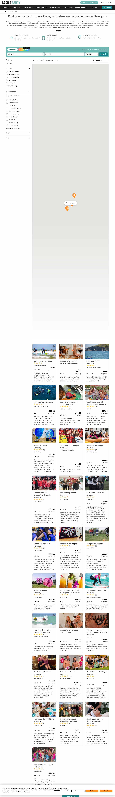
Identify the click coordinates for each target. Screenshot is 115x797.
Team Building (12, 86)
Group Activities (13, 77)
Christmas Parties (14, 74)
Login (102, 2)
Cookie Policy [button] (57, 790)
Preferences (78, 791)
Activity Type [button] (11, 91)
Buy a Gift (94, 7)
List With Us (107, 7)
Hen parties (6, 7)
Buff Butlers (12, 105)
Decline (92, 791)
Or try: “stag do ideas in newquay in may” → (95, 49)
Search (103, 54)
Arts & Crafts (13, 100)
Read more (58, 30)
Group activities (27, 7)
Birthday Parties (13, 71)
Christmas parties (80, 7)
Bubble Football (13, 102)
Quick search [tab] (12, 49)
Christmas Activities (15, 111)
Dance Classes (13, 117)
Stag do (16, 7)
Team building (67, 7)
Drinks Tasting (13, 122)
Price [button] (8, 133)
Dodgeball (12, 119)
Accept (106, 791)
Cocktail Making (14, 114)
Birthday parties (40, 7)
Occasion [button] (9, 68)
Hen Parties (12, 80)
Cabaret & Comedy (15, 108)
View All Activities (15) (12, 128)
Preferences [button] (27, 791)
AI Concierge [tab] (24, 49)
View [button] (7, 138)
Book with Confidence (89, 2)
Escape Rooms (13, 125)
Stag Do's (11, 83)
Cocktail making (54, 7)
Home (6, 11)
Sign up (109, 2)
